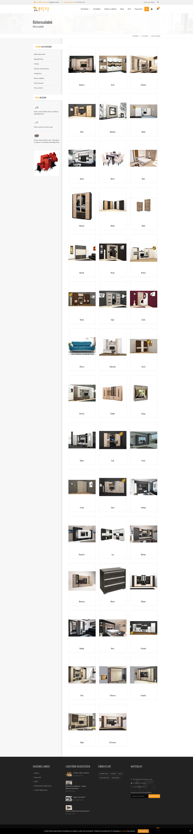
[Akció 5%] (46, 163)
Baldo (143, 132)
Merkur (143, 554)
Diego (143, 413)
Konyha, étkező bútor (41, 69)
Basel (82, 178)
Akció (120, 773)
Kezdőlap (135, 36)
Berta (112, 178)
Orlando (143, 648)
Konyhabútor (104, 777)
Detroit (81, 413)
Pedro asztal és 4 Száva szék (43, 127)
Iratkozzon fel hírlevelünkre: (141, 792)
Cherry (82, 366)
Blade (112, 225)
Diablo (112, 413)
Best (143, 178)
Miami (112, 601)
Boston (81, 272)
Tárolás (36, 64)
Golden (143, 507)
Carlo (143, 319)
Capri (112, 319)
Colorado (113, 366)
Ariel (112, 85)
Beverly (81, 225)
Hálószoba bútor (39, 54)
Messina (82, 601)
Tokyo (82, 742)
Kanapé (113, 773)
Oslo (81, 695)
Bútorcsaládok (155, 36)
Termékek (145, 36)
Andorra (82, 85)
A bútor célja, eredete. (81, 773)
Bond (143, 225)
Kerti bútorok (38, 83)
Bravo (112, 272)
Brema (143, 272)
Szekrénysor (104, 773)
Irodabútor (38, 73)
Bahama (112, 132)
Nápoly (82, 648)
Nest (112, 648)
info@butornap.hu (54, 2)
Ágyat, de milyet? (79, 797)
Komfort (82, 554)
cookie (123, 831)
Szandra (143, 695)
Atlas (82, 132)
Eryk (112, 460)
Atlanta (143, 85)
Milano (143, 601)
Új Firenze (112, 742)
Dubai (82, 460)
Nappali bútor (38, 59)
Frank (82, 507)
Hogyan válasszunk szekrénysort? (77, 811)
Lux (113, 554)
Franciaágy (116, 777)
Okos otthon (38, 88)
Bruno (82, 319)
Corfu (143, 366)
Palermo (112, 695)
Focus (143, 460)
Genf (112, 507)
